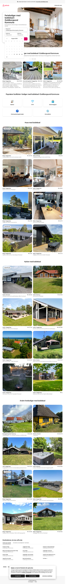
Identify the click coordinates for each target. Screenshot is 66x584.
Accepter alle (18, 576)
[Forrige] (30, 59)
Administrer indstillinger (47, 576)
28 (16, 54)
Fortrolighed (30, 581)
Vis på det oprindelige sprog (42, 1)
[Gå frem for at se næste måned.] (21, 38)
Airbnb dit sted (58, 5)
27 (14, 54)
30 (21, 54)
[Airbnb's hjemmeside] (6, 5)
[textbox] (10, 35)
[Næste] (35, 59)
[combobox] (16, 30)
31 (6, 57)
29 (19, 54)
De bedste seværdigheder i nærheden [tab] (21, 542)
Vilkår (35, 581)
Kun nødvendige (32, 576)
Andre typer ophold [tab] (7, 542)
